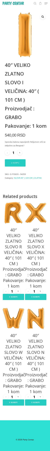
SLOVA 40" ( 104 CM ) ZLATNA (28, 178)
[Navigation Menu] (46, 3)
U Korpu (15, 163)
